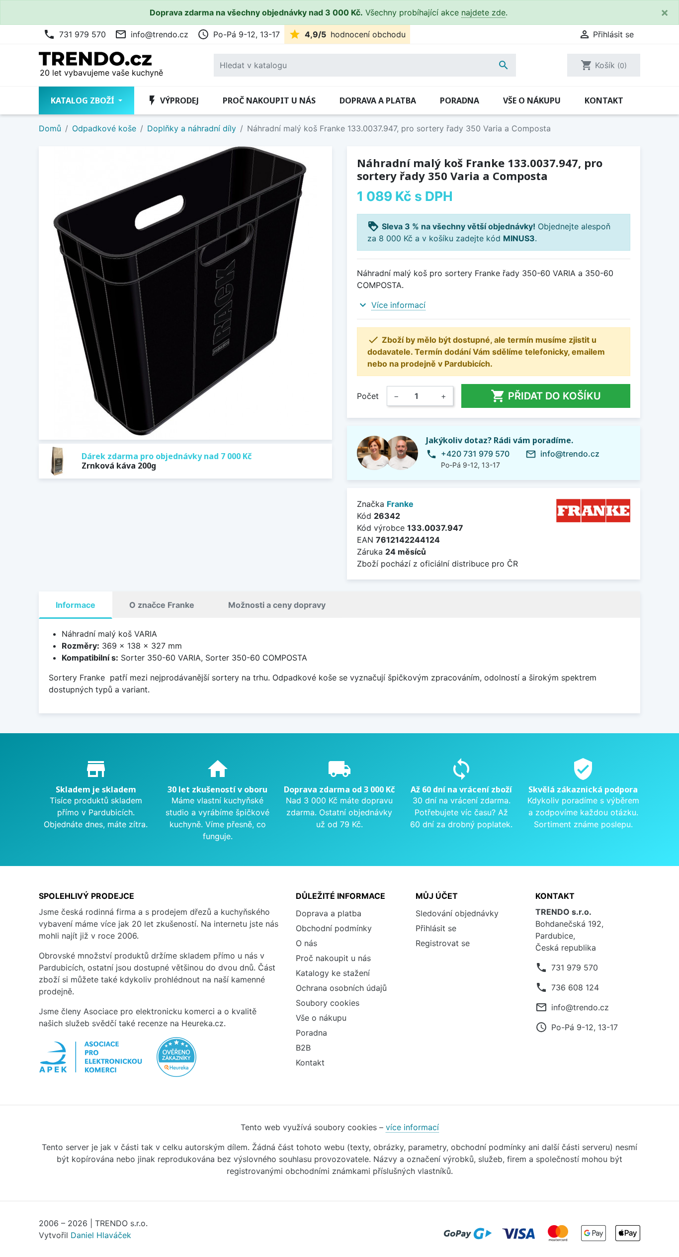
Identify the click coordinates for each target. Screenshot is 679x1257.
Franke (400, 504)
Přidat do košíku (546, 395)
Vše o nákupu (532, 100)
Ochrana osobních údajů (341, 988)
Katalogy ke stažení (333, 973)
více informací (412, 1127)
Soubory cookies (327, 1003)
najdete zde (483, 12)
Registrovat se (443, 943)
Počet (368, 396)
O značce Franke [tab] (161, 605)
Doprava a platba (378, 100)
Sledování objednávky (457, 913)
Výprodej (172, 100)
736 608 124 (575, 987)
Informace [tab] (75, 605)
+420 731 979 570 (475, 454)
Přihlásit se (436, 928)
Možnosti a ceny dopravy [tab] (277, 605)
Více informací (398, 305)
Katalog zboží (83, 100)
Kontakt (604, 100)
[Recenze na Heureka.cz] (176, 1062)
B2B (303, 1048)
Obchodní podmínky (334, 928)
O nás (306, 943)
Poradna (459, 100)
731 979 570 (74, 34)
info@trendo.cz (151, 34)
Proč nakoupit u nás (269, 100)
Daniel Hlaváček (101, 1235)
